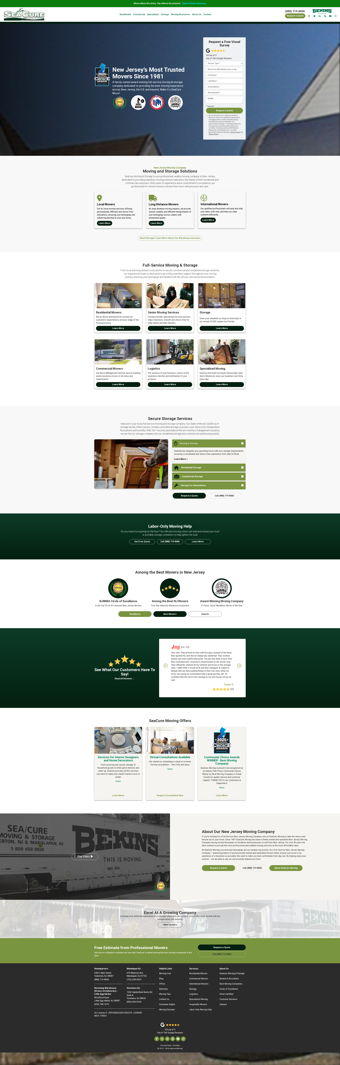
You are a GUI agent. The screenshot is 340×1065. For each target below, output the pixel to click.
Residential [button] (125, 14)
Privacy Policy (213, 134)
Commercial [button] (139, 14)
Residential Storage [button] (191, 467)
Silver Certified (226, 994)
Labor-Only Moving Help (200, 1009)
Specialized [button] (153, 14)
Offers (162, 984)
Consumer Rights (167, 1004)
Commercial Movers (198, 978)
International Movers (198, 984)
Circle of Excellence (229, 989)
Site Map (176, 1045)
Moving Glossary (167, 1009)
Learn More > (181, 459)
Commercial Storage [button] (192, 476)
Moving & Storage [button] (189, 443)
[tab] (209, 443)
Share (118, 781)
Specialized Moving (198, 999)
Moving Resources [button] (180, 14)
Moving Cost (165, 973)
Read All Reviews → (125, 678)
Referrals (163, 989)
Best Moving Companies (231, 984)
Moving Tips (165, 994)
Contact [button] (207, 14)
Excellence (134, 614)
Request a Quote (224, 110)
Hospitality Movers (198, 1004)
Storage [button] (165, 14)
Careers (223, 1004)
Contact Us (164, 999)
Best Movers (170, 614)
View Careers (170, 924)
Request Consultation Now (170, 795)
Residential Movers (198, 973)
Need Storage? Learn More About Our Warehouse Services (170, 238)
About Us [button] (196, 14)
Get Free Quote (142, 541)
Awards (205, 614)
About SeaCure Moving (286, 868)
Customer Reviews (228, 999)
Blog (161, 978)
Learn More (198, 541)
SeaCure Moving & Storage (232, 973)
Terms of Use (235, 132)
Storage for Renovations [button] (193, 485)
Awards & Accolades (229, 978)
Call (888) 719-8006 (224, 495)
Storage (193, 989)
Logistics (193, 994)
